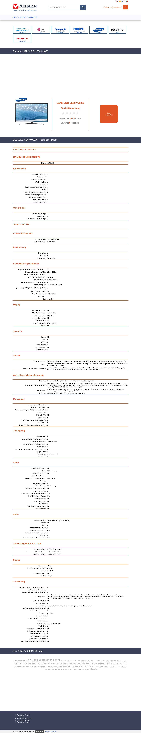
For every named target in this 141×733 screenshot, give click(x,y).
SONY (117, 32)
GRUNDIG (22, 32)
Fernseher (20, 717)
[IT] (126, 2)
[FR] (123, 2)
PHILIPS (79, 32)
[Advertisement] (70, 77)
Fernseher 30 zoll (23, 722)
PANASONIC (60, 32)
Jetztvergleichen (109, 114)
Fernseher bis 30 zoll (24, 718)
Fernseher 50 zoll (23, 715)
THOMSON (22, 41)
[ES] (120, 2)
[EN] (116, 2)
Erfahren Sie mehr (50, 731)
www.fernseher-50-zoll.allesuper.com (25, 10)
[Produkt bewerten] (63, 114)
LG (41, 32)
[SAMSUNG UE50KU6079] (30, 130)
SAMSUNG (98, 32)
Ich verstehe (40, 731)
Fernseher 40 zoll (23, 720)
